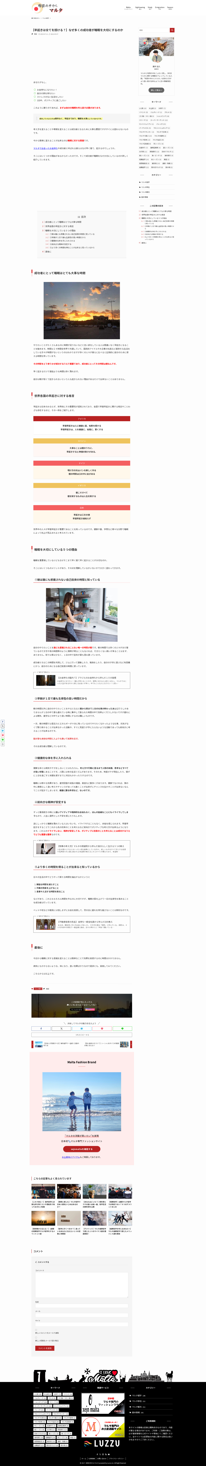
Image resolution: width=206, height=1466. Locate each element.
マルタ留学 (38, 989)
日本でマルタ (167, 151)
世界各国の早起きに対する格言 (59, 226)
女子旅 (143, 151)
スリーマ (143, 120)
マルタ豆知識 (145, 144)
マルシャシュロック (162, 128)
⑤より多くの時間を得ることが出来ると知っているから (72, 247)
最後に (48, 251)
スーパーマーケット (158, 120)
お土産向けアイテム (71, 1157)
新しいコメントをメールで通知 (47, 1333)
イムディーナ (156, 112)
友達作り (143, 147)
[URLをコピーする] (3, 744)
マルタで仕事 (162, 132)
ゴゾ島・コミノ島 (146, 116)
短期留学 (144, 159)
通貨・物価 (167, 163)
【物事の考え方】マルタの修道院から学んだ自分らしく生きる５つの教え (90, 846)
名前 (37, 1302)
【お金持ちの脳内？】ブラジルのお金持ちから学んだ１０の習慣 (86, 677)
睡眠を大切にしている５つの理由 (60, 230)
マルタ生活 (158, 140)
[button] (41, 1028)
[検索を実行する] (172, 30)
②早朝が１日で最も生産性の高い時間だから (68, 237)
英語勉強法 (144, 163)
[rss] (106, 1454)
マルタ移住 (145, 187)
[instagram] (103, 1454)
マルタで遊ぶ (145, 136)
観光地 (156, 163)
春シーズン (144, 155)
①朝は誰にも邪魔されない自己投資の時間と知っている (72, 234)
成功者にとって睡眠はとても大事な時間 (63, 221)
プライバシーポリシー (116, 1458)
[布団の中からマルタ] (47, 8)
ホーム (84, 1458)
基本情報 (144, 197)
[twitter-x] (100, 1454)
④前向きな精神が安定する (60, 244)
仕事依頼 (92, 1458)
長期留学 (144, 167)
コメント (39, 1270)
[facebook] (97, 1454)
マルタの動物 (160, 136)
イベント (143, 112)
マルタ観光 (145, 192)
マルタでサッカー (146, 132)
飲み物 (169, 167)
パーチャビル (145, 128)
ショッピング (163, 116)
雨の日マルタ (157, 167)
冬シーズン (158, 144)
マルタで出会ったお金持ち (45, 148)
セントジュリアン (146, 124)
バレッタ (161, 124)
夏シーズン (168, 147)
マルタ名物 (144, 140)
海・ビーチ (157, 155)
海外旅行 (169, 155)
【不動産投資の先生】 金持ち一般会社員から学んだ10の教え (85, 921)
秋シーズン (156, 159)
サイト (37, 1320)
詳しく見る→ (156, 90)
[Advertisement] (81, 55)
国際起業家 (155, 147)
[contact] (109, 1454)
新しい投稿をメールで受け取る (47, 1340)
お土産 (152, 108)
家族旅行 (154, 151)
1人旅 (142, 108)
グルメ (168, 112)
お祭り (162, 108)
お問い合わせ (102, 1458)
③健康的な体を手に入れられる (62, 240)
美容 (35, 34)
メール (37, 1311)
